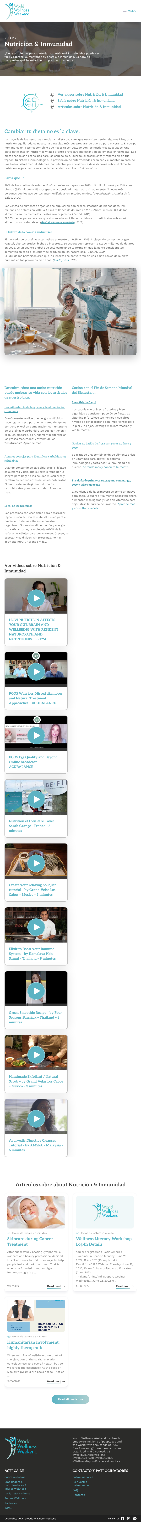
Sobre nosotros (14, 1477)
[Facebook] (122, 1518)
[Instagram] (128, 1518)
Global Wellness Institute (57, 222)
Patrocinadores (83, 1477)
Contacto (79, 1494)
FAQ (75, 1490)
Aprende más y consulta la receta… (107, 467)
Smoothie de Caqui (84, 402)
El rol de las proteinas (18, 506)
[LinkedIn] (135, 1518)
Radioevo (10, 1503)
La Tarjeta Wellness (17, 1493)
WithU (8, 1507)
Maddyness (61, 260)
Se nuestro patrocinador (81, 1483)
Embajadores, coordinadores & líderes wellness (15, 1485)
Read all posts (67, 1399)
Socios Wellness (15, 1498)
